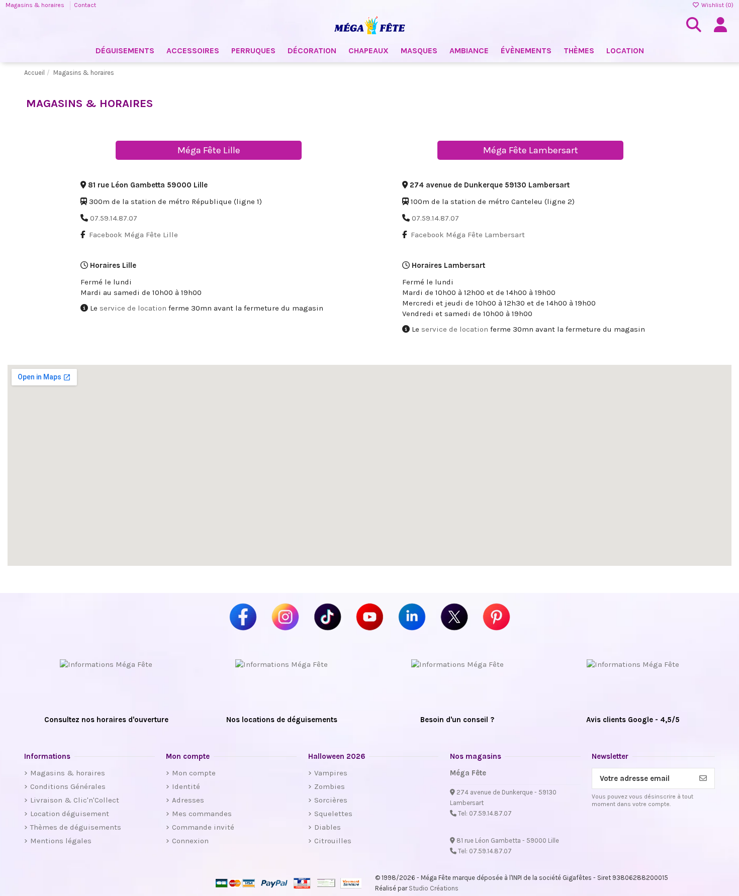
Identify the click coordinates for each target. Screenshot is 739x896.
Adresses (188, 800)
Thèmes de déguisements (75, 827)
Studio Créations (433, 888)
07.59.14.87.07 (113, 218)
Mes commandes (202, 813)
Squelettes (333, 813)
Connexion (190, 840)
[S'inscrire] (703, 778)
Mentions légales (60, 840)
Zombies (329, 786)
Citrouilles (332, 840)
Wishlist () (716, 5)
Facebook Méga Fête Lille (133, 234)
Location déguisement (69, 813)
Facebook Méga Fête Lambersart (468, 234)
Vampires (330, 772)
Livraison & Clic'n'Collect (74, 800)
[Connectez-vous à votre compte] (720, 25)
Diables (327, 827)
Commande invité (203, 827)
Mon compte (194, 772)
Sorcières (330, 800)
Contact (85, 5)
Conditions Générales (68, 786)
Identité (186, 786)
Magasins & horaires (36, 5)
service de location (133, 308)
